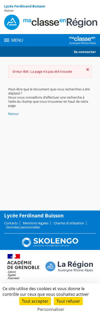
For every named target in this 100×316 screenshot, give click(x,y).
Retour (13, 113)
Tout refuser (68, 301)
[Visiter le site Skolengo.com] (50, 246)
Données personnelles (23, 227)
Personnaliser (50, 309)
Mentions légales (35, 223)
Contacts (11, 223)
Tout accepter (35, 301)
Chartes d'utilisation (69, 223)
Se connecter (85, 51)
